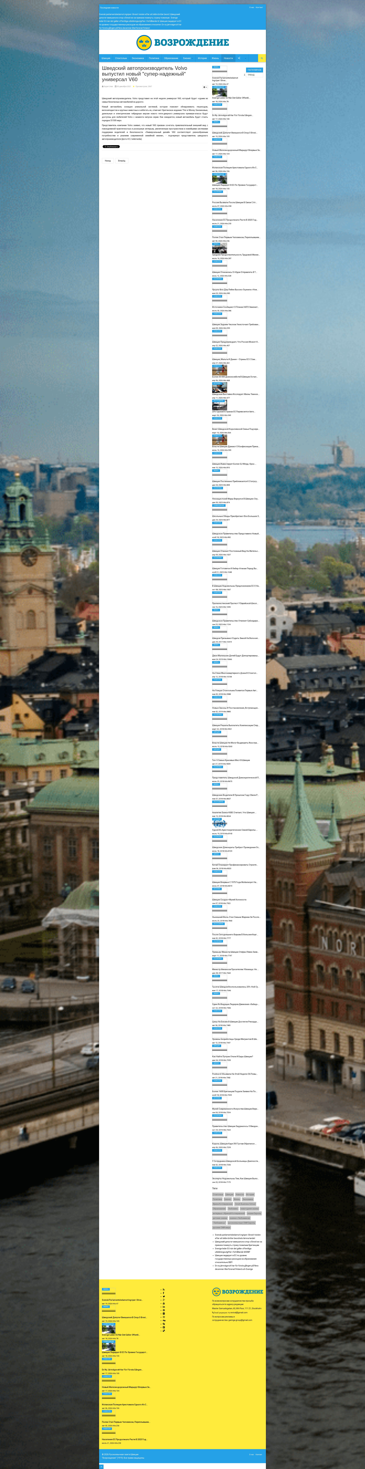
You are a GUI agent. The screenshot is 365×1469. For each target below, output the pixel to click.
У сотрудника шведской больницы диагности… (235, 1161)
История (202, 58)
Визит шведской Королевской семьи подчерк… (235, 429)
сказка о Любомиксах (240, 1218)
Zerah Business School (245, 1204)
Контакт (259, 7)
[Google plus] (164, 1300)
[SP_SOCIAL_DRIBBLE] (164, 1317)
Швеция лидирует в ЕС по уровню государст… (235, 185)
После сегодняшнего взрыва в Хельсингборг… (235, 934)
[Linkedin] (164, 1306)
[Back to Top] (101, 1467)
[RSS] (164, 1289)
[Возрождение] (182, 43)
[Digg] (164, 1320)
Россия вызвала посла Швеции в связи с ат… (234, 202)
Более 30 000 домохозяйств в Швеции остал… (235, 377)
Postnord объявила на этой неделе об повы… (235, 1074)
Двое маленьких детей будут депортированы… (235, 655)
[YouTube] (164, 1303)
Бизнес (187, 58)
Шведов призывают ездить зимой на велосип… (235, 638)
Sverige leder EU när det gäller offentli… (231, 98)
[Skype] (164, 1324)
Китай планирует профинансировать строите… (235, 865)
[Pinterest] (164, 1310)
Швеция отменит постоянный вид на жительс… (235, 551)
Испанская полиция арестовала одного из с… (235, 167)
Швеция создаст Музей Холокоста (229, 900)
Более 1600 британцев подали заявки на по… (234, 1091)
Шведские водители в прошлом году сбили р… (235, 795)
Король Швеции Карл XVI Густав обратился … (234, 1144)
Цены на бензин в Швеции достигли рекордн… (235, 1022)
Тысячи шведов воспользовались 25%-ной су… (235, 987)
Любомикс (233, 1209)
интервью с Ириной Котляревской (229, 1213)
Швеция (106, 58)
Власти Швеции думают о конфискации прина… (235, 446)
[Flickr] (164, 1313)
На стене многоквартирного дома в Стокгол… (235, 673)
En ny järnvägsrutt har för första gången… (232, 115)
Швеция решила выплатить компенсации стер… (235, 725)
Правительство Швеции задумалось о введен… (235, 1126)
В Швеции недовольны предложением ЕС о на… (236, 586)
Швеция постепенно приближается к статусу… (235, 481)
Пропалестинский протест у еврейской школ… (235, 603)
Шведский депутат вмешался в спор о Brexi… (234, 133)
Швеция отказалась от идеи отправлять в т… (234, 272)
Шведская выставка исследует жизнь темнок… (235, 394)
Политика (154, 58)
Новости (228, 58)
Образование (171, 58)
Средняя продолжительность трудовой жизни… (236, 255)
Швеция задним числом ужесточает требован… (236, 324)
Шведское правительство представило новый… (236, 533)
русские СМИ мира (221, 1227)
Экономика (138, 58)
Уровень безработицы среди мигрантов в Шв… (235, 1039)
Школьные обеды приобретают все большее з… (236, 516)
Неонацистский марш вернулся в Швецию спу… (235, 499)
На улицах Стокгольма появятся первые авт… (235, 690)
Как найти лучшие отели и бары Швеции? (232, 1056)
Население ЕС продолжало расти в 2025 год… (235, 220)
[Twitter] (164, 1296)
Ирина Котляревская (222, 1204)
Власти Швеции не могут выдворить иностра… (235, 743)
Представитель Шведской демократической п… (236, 778)
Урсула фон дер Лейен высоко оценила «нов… (235, 289)
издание (178, 110)
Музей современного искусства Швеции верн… (235, 1109)
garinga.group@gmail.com (240, 1320)
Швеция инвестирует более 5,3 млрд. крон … (234, 464)
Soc (243, 58)
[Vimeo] (164, 1327)
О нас (251, 7)
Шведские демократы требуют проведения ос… (236, 847)
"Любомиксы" (219, 1223)
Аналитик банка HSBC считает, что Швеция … (234, 812)
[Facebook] (163, 1293)
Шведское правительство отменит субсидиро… (235, 621)
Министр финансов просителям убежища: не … (235, 969)
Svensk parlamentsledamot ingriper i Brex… (122, 1300)
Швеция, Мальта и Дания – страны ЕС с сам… (234, 359)
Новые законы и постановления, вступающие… (235, 708)
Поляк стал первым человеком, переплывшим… (236, 237)
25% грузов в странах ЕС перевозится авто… (233, 411)
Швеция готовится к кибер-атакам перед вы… (235, 568)
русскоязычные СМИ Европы (241, 1223)
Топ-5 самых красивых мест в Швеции (231, 760)
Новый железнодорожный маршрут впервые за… (236, 150)
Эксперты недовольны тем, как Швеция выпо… (235, 1178)
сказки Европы (254, 1213)
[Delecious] (164, 1330)
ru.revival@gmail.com (238, 1312)
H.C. (129, 139)
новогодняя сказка (249, 1209)
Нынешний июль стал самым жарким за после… (236, 917)
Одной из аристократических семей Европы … (234, 830)
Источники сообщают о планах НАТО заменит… (235, 307)
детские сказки (220, 1218)
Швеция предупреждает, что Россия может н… (235, 342)
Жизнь (215, 58)
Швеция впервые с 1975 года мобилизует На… (235, 882)
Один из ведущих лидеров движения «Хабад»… (235, 1004)
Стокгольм (121, 58)
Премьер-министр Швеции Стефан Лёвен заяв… (235, 952)
